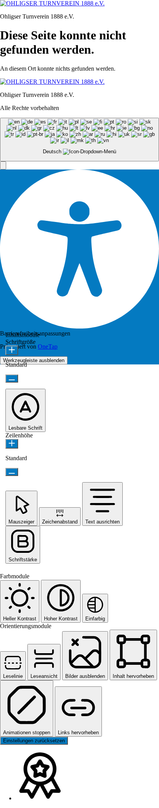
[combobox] (79, 139)
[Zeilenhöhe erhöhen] (11, 444)
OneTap (48, 346)
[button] (3, 165)
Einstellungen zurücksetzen (34, 741)
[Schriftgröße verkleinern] (11, 378)
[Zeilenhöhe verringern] (11, 472)
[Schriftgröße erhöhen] (11, 350)
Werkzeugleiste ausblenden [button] (33, 360)
